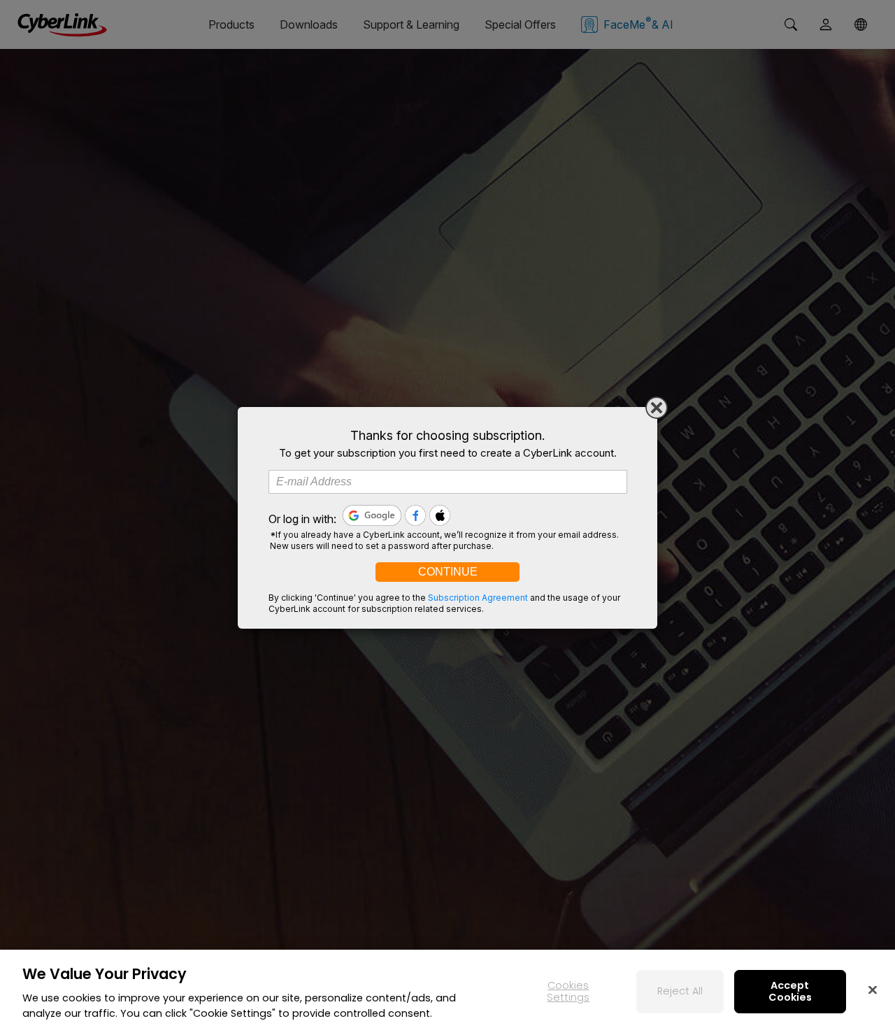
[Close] (656, 408)
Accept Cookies (790, 991)
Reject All (680, 991)
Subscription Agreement (478, 597)
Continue (448, 572)
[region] (447, 992)
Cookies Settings (568, 991)
